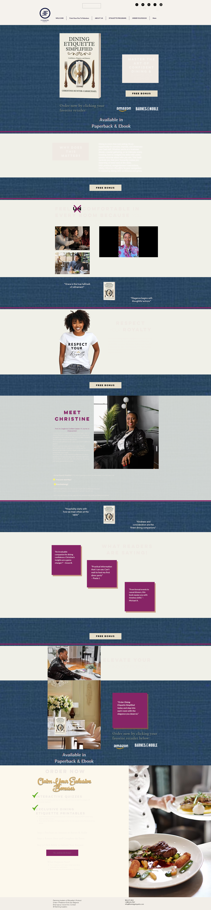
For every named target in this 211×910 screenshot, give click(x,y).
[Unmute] (105, 254)
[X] (148, 4)
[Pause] (102, 254)
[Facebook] (142, 4)
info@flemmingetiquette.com (134, 904)
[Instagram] (161, 4)
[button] (157, 9)
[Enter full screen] (155, 254)
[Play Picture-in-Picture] (151, 254)
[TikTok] (136, 4)
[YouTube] (155, 4)
